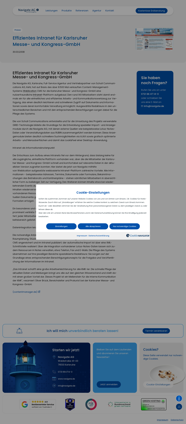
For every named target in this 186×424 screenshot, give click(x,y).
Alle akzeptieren (93, 226)
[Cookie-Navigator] (137, 236)
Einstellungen (61, 226)
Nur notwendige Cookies (124, 226)
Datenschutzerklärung (99, 235)
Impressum (82, 235)
